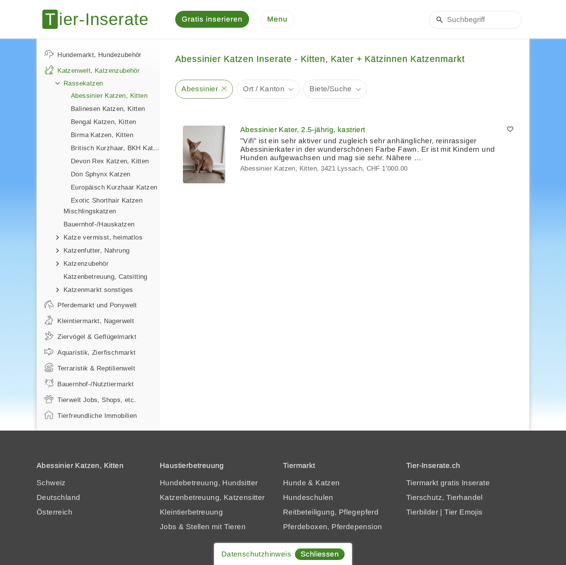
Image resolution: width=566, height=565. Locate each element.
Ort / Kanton (264, 89)
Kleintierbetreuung (191, 512)
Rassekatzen (83, 83)
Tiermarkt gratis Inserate (448, 483)
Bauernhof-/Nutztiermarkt (95, 384)
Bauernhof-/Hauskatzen (99, 224)
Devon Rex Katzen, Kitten (110, 161)
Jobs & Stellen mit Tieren (203, 527)
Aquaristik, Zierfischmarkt (96, 352)
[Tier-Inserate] (100, 19)
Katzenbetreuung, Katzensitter (212, 497)
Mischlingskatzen (90, 211)
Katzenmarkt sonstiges (98, 289)
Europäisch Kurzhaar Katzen (114, 187)
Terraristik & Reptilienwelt (96, 368)
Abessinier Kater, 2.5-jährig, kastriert (302, 130)
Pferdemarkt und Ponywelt (97, 305)
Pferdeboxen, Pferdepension (332, 527)
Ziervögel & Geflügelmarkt (96, 336)
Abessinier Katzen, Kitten (109, 95)
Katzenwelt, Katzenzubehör (98, 70)
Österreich (54, 512)
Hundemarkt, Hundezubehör (99, 55)
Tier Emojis (463, 512)
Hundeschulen (308, 497)
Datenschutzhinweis (256, 554)
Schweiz (51, 483)
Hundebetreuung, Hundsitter (209, 483)
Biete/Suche (331, 89)
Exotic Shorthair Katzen (106, 200)
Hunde (294, 483)
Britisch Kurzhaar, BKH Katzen (115, 148)
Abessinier (199, 89)
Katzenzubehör (86, 263)
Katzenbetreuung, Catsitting (105, 276)
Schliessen (320, 554)
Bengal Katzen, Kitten (103, 122)
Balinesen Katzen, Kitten (108, 108)
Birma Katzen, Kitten (102, 135)
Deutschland (58, 497)
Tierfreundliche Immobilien (97, 415)
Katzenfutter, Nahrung (96, 250)
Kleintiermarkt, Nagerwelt (95, 321)
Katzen (327, 483)
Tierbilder (422, 512)
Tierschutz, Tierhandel (444, 497)
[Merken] (510, 130)
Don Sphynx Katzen (101, 174)
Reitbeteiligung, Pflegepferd (330, 512)
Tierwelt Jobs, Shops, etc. (96, 400)
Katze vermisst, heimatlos (103, 237)
